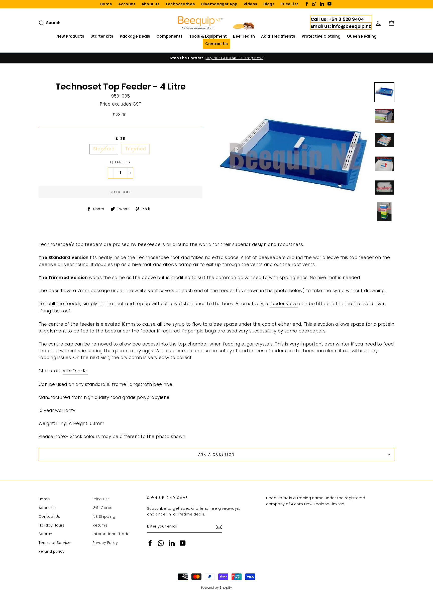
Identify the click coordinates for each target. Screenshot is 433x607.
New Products (70, 36)
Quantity (120, 162)
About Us (150, 4)
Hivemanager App (219, 4)
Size (121, 138)
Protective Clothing (321, 36)
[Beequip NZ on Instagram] (161, 543)
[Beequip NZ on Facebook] (150, 543)
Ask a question (216, 454)
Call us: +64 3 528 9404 (337, 19)
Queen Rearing (362, 36)
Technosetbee (180, 4)
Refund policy (52, 551)
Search (45, 533)
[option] (216, 58)
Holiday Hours (52, 525)
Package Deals (135, 36)
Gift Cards (102, 507)
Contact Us (49, 516)
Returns (100, 525)
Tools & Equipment (208, 36)
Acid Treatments (278, 36)
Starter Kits (101, 36)
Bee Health (244, 36)
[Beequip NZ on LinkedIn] (172, 543)
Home (106, 4)
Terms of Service (55, 542)
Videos (250, 4)
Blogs (268, 4)
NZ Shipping (104, 516)
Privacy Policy (105, 542)
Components (169, 36)
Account (126, 4)
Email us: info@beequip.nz (341, 26)
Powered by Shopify (216, 588)
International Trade (111, 533)
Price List (289, 4)
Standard (104, 149)
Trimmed (135, 149)
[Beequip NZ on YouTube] (183, 543)
